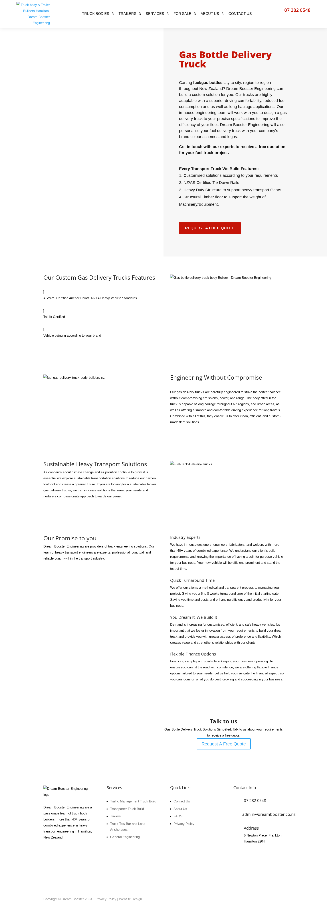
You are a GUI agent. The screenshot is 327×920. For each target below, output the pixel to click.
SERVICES (155, 14)
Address (251, 828)
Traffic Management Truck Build (133, 801)
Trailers (115, 816)
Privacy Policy (184, 824)
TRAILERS (127, 14)
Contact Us (182, 801)
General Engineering (125, 837)
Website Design (130, 899)
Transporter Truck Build (127, 809)
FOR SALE (182, 14)
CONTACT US (240, 14)
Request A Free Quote (210, 228)
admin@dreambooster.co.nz (268, 814)
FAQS (178, 816)
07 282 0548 (297, 10)
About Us (180, 809)
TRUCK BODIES (95, 14)
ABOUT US (210, 14)
